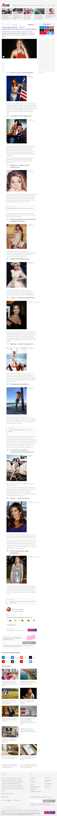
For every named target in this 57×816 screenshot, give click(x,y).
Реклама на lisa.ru (42, 72)
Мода (20, 5)
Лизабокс (47, 778)
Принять (49, 812)
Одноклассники (26, 657)
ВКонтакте (17, 657)
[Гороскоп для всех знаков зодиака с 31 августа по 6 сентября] (28, 693)
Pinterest (25, 661)
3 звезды (30, 24)
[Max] (50, 33)
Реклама (32, 780)
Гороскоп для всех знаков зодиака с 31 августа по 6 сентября (27, 702)
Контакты (32, 782)
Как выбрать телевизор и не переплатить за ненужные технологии (9, 740)
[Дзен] (51, 30)
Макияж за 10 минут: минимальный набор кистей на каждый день (22, 602)
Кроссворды (48, 785)
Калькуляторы (48, 783)
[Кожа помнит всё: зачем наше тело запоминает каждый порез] (50, 11)
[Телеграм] (42, 27)
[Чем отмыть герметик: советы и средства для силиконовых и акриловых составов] (10, 762)
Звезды (15, 5)
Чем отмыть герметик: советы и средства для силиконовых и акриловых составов (10, 766)
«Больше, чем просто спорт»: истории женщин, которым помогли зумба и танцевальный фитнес (28, 17)
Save (3, 57)
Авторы (32, 784)
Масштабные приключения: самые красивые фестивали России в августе (9, 702)
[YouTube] (46, 30)
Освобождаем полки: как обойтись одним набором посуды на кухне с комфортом (28, 730)
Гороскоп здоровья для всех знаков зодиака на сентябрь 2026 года (9, 720)
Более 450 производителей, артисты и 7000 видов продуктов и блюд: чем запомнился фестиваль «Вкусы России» (28, 721)
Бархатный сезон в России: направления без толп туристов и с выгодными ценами (39, 17)
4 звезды (31, 24)
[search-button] (48, 5)
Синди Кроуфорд (11, 625)
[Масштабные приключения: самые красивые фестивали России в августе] (10, 693)
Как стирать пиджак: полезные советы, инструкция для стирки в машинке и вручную (28, 766)
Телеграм (8, 657)
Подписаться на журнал (7, 793)
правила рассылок (18, 646)
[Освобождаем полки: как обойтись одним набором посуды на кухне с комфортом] (28, 726)
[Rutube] (42, 30)
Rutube (34, 657)
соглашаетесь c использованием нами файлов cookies (28, 813)
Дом (44, 5)
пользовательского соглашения (28, 645)
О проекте (32, 778)
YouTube (7, 661)
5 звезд (33, 24)
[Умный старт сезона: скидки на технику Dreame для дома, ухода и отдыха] (18, 11)
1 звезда (28, 24)
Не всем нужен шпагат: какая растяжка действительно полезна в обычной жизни (7, 17)
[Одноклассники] (51, 27)
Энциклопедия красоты (48, 780)
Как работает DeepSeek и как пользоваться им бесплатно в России (28, 758)
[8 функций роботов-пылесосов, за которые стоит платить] (10, 749)
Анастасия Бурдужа (6, 24)
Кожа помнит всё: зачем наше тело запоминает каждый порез (50, 16)
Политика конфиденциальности (36, 790)
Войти (52, 5)
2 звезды (29, 24)
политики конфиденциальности (9, 646)
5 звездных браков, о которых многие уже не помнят (20, 208)
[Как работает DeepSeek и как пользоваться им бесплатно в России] (28, 749)
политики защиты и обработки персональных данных (22, 814)
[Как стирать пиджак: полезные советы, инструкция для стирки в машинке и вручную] (28, 762)
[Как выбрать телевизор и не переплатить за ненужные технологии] (10, 731)
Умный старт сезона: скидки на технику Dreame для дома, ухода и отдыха (18, 17)
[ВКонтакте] (46, 27)
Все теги (47, 788)
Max (33, 661)
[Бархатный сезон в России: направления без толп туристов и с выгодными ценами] (40, 11)
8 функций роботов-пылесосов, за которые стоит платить (10, 757)
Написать (33, 630)
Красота (25, 5)
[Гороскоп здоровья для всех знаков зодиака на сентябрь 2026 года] (10, 711)
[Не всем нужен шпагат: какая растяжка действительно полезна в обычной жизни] (7, 11)
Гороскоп (39, 5)
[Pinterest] (43, 33)
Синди (7, 103)
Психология (32, 5)
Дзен (16, 661)
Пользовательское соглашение (35, 787)
